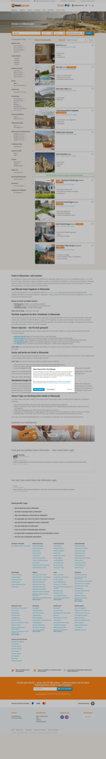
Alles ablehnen (51, 389)
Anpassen (69, 389)
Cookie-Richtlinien (66, 382)
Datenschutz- (56, 382)
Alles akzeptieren (38, 389)
